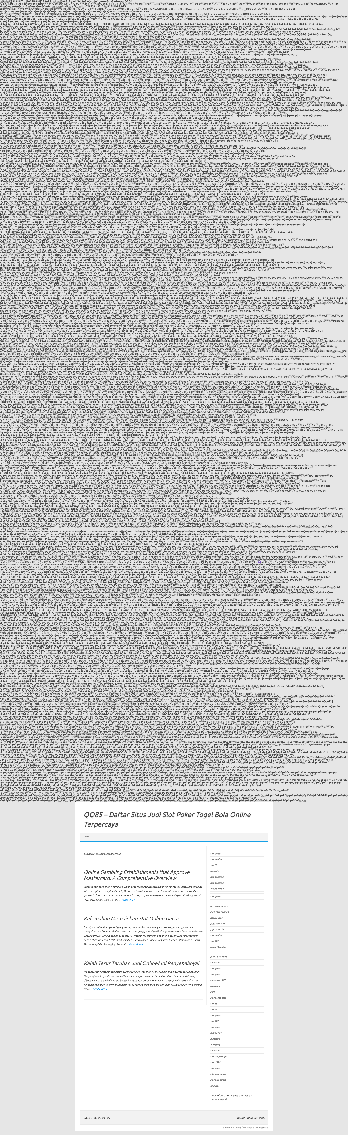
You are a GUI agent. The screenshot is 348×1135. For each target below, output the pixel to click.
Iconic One (228, 1127)
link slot (214, 1085)
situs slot (215, 962)
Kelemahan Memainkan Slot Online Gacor (131, 918)
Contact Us (245, 1095)
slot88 (213, 865)
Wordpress (262, 1127)
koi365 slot (216, 917)
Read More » (128, 899)
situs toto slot (218, 997)
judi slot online (218, 956)
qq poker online (219, 906)
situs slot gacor (218, 1074)
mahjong (215, 986)
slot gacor (215, 853)
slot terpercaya (218, 1056)
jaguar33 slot (217, 923)
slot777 (214, 941)
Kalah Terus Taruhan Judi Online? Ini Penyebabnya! (141, 963)
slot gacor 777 (218, 980)
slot (212, 991)
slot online (216, 859)
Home (87, 836)
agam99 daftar (218, 947)
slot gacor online (219, 912)
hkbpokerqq (217, 877)
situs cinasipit (218, 1079)
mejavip (214, 871)
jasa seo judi (219, 1099)
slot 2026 (215, 1062)
